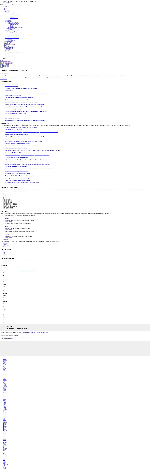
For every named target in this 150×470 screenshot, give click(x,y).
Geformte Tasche (11, 29)
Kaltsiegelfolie (7, 10)
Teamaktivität (7, 50)
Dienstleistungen (6, 51)
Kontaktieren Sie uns (7, 57)
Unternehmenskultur (9, 48)
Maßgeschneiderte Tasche (12, 31)
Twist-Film (12, 17)
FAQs (4, 58)
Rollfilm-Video (12, 19)
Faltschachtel (10, 39)
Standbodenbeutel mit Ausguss (13, 23)
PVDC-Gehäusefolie (14, 18)
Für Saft (11, 25)
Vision (7, 234)
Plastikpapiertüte (8, 42)
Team (6, 218)
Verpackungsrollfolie (11, 12)
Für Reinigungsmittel (14, 24)
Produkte (4, 9)
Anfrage (2, 269)
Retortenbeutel (8, 20)
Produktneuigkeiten (8, 55)
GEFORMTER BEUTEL (10, 28)
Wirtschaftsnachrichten (9, 54)
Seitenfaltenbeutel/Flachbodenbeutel (12, 30)
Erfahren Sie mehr (3, 79)
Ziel (6, 226)
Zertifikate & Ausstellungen (10, 47)
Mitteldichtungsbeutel (9, 41)
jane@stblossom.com (7, 2)
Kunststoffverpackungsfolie (15, 13)
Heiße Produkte (23, 270)
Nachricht (4, 53)
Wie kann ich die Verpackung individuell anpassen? (14, 52)
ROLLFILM (7, 11)
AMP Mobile (32, 270)
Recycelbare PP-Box (11, 40)
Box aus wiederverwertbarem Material (12, 38)
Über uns (4, 45)
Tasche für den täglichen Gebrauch (14, 34)
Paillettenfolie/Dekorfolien (10, 44)
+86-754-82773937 (6, 262)
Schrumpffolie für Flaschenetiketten (16, 14)
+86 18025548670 (6, 279)
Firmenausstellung (8, 49)
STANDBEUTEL (8, 21)
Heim (4, 8)
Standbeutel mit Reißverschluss (13, 22)
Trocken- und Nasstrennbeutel (13, 37)
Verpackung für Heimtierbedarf (15, 32)
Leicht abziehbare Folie (14, 15)
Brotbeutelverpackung (14, 33)
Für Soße (11, 26)
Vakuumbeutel (7, 43)
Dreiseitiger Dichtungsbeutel (10, 35)
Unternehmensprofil (9, 46)
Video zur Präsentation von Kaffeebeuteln (15, 27)
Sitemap (27, 270)
